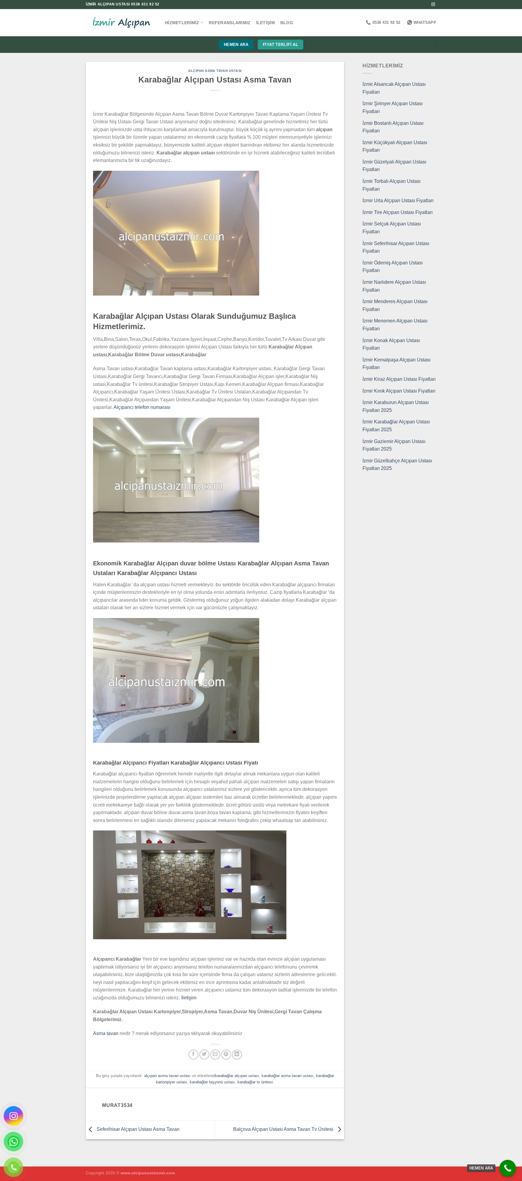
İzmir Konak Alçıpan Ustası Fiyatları (391, 344)
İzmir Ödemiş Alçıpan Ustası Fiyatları (392, 266)
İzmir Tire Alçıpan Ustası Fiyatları (397, 212)
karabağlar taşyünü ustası (212, 1082)
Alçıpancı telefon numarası (142, 407)
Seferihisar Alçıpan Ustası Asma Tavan (137, 1129)
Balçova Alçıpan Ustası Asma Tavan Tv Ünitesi (283, 1129)
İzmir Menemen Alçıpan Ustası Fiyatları (394, 324)
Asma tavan (105, 1033)
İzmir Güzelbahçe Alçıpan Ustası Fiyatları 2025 (397, 464)
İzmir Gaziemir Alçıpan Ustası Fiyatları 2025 (393, 445)
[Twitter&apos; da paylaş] (204, 1055)
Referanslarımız (229, 22)
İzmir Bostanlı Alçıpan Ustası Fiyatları (393, 127)
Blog (286, 22)
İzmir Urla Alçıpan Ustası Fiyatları (397, 200)
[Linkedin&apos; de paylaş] (237, 1055)
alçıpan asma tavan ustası (215, 71)
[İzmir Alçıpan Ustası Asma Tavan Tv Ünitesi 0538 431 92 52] (121, 22)
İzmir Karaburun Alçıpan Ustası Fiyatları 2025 (395, 406)
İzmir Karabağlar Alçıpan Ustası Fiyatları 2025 (396, 425)
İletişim (265, 22)
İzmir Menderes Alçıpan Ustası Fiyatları (394, 305)
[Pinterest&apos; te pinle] (226, 1055)
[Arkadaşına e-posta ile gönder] (215, 1055)
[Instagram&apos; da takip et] (433, 4)
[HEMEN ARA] (507, 1168)
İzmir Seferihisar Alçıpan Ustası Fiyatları (395, 247)
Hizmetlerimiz (182, 22)
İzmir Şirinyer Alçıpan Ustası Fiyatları (392, 107)
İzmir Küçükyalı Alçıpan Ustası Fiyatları (394, 146)
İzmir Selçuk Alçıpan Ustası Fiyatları (391, 227)
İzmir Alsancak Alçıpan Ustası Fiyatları (394, 88)
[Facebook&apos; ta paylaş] (193, 1055)
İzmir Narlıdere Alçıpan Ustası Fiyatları (394, 286)
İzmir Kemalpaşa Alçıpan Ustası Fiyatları (396, 363)
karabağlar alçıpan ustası (237, 1075)
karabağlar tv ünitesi (255, 1082)
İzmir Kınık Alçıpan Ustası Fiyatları (398, 390)
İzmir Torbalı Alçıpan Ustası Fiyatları (391, 185)
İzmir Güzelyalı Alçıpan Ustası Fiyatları (394, 165)
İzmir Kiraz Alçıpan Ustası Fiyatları (399, 379)
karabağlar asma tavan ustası (288, 1075)
